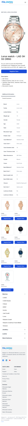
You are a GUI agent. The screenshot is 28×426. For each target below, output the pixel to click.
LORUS (9, 12)
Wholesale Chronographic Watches (6, 405)
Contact (4, 381)
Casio (15, 369)
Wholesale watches (7, 409)
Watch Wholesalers (7, 412)
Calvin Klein (17, 374)
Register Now (14, 71)
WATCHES (3, 12)
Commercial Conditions (8, 374)
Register (4, 371)
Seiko (15, 371)
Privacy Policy (5, 378)
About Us (4, 376)
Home (3, 369)
